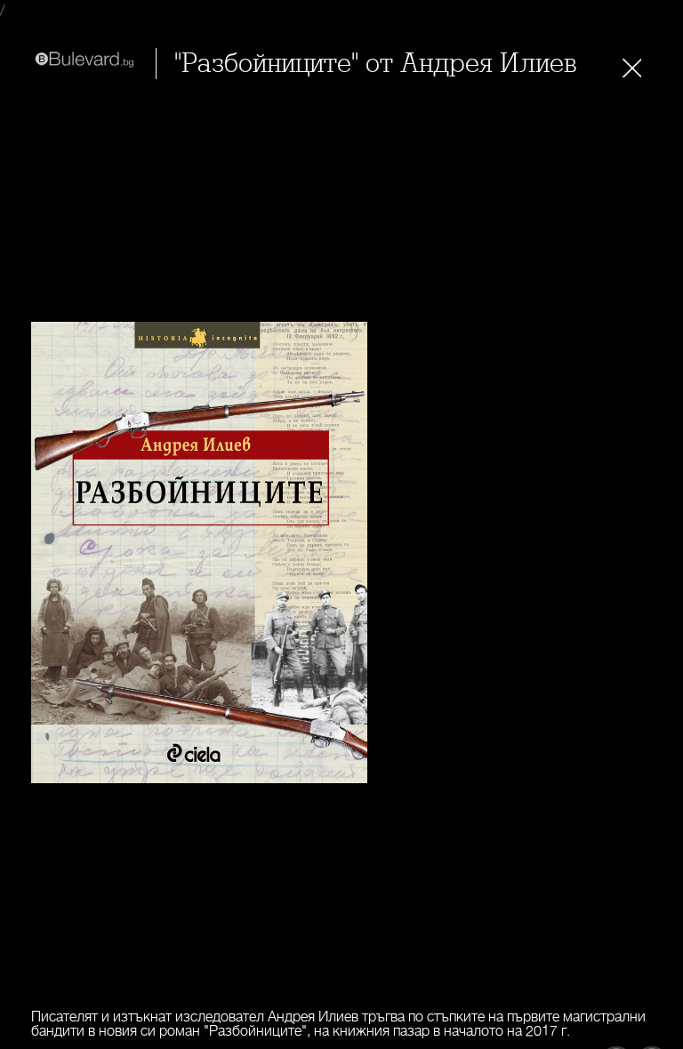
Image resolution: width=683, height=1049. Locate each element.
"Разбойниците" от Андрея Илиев (375, 63)
